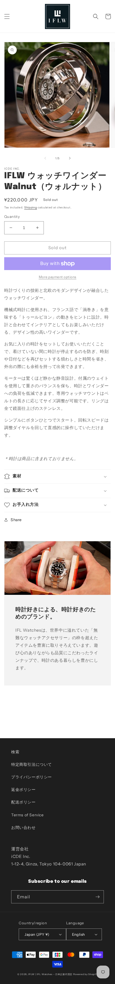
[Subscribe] (97, 896)
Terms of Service (27, 814)
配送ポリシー (23, 802)
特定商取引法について (31, 764)
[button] (7, 16)
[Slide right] (70, 158)
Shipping (30, 207)
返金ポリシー (23, 789)
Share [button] (16, 519)
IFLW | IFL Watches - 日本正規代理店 (50, 974)
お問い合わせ (23, 827)
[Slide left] (45, 158)
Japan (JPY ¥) (37, 934)
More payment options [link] (57, 277)
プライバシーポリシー (31, 776)
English (78, 934)
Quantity (12, 216)
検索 (15, 751)
